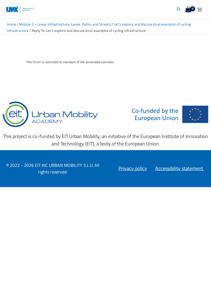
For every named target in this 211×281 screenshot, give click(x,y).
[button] (178, 9)
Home (11, 24)
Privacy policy (132, 168)
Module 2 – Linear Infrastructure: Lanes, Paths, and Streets (65, 24)
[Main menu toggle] (200, 9)
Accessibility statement (179, 168)
